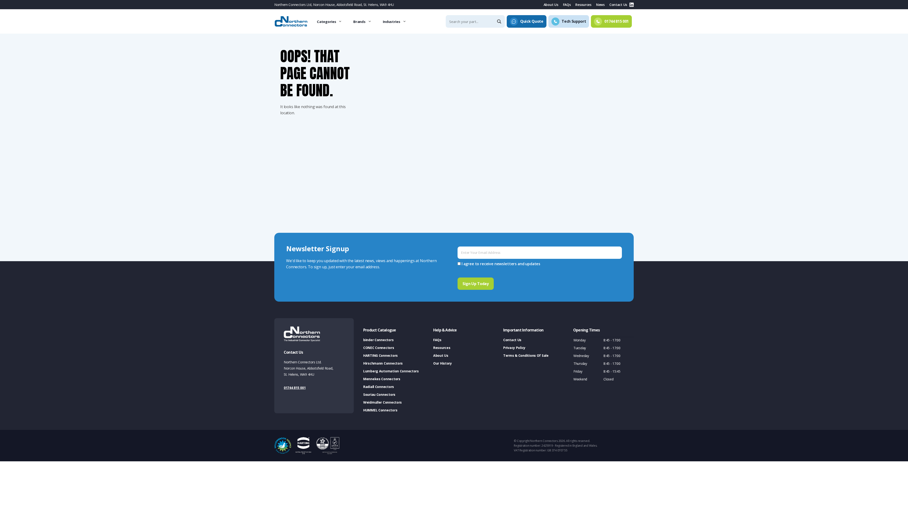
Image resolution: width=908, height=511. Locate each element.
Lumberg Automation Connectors (391, 371)
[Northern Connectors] (291, 21)
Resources (583, 4)
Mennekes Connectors (381, 379)
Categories (326, 21)
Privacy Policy (514, 347)
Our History (442, 363)
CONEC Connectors (378, 347)
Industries (391, 21)
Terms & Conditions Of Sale (526, 355)
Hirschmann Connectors (383, 363)
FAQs (567, 4)
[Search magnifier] (499, 21)
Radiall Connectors (378, 386)
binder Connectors (378, 340)
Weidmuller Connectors (382, 402)
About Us (551, 4)
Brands (359, 21)
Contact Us (618, 4)
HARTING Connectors (380, 355)
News (600, 4)
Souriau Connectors (379, 394)
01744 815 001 (295, 387)
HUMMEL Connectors (380, 410)
